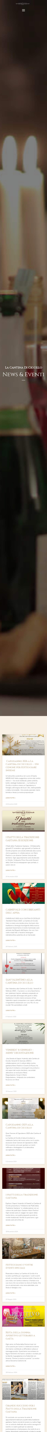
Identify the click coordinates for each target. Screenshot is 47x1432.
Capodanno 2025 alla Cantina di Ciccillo (19, 1126)
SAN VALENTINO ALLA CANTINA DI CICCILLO (19, 981)
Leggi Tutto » (11, 798)
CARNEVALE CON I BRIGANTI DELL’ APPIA (23, 911)
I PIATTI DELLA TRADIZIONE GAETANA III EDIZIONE (22, 839)
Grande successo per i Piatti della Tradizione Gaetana (21, 1408)
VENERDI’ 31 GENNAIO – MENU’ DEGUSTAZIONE (20, 1051)
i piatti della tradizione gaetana (22, 1196)
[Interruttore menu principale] (23, 10)
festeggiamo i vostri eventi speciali (19, 1266)
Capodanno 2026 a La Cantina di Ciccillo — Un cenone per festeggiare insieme (22, 766)
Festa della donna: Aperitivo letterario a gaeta (20, 1335)
